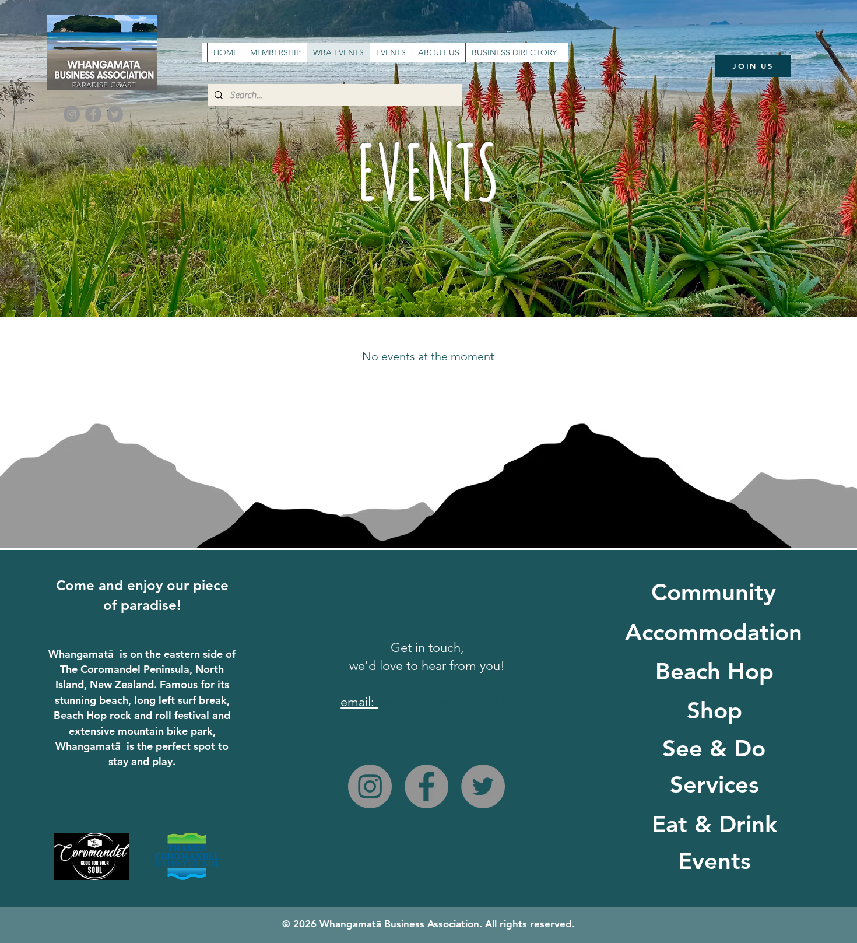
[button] (391, 52)
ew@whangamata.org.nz (446, 702)
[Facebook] (93, 114)
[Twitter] (115, 114)
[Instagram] (72, 114)
